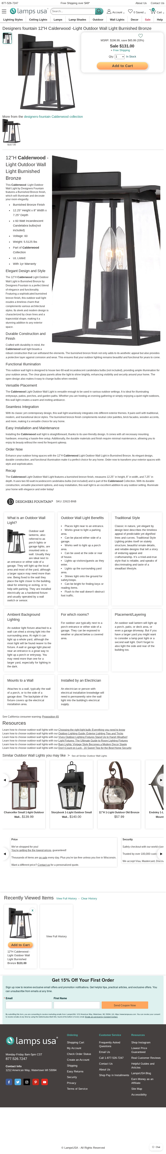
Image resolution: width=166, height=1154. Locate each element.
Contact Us (157, 3)
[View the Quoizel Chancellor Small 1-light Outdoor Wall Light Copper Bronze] (24, 785)
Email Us (104, 1052)
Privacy (71, 1083)
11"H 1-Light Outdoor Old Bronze (119, 812)
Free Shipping (121, 50)
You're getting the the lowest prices (31, 850)
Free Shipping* (75, 3)
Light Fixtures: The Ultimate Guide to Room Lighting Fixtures (93, 740)
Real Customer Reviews (146, 1057)
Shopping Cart (75, 1042)
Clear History (89, 898)
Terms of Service (77, 1088)
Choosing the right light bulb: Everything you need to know (91, 729)
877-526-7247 (10, 3)
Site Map (136, 1088)
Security (72, 1077)
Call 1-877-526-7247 (111, 1057)
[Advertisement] (83, 1118)
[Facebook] (9, 1082)
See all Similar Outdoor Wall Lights (89, 755)
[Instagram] (27, 1082)
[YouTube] (44, 1082)
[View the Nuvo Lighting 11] (119, 785)
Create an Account (78, 1059)
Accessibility (139, 1094)
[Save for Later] (140, 36)
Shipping (72, 1065)
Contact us (44, 864)
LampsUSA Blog (141, 1073)
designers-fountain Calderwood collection (53, 116)
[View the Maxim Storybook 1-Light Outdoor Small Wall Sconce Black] (71, 785)
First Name (60, 998)
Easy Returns (75, 1071)
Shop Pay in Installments (114, 1075)
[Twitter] (18, 1082)
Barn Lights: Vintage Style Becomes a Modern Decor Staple (92, 744)
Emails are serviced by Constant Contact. (101, 1016)
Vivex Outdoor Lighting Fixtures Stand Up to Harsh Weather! (92, 737)
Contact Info (14, 1066)
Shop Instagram (140, 1042)
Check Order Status (79, 1054)
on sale (43, 857)
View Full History (66, 898)
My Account (74, 1048)
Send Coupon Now (125, 1005)
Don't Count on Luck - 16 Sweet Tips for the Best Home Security (94, 748)
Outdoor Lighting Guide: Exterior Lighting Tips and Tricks (90, 733)
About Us (141, 3)
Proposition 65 (50, 716)
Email (9, 998)
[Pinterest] (35, 1082)
